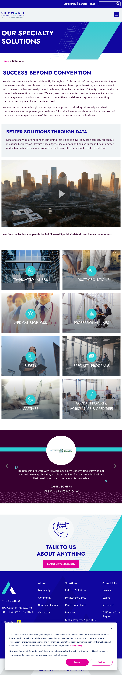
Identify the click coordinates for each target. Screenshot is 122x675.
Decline (101, 662)
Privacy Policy (76, 645)
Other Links (110, 583)
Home (5, 61)
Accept (77, 662)
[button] (116, 14)
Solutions (71, 583)
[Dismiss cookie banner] (112, 629)
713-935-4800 (10, 601)
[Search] (118, 4)
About (42, 583)
